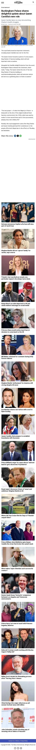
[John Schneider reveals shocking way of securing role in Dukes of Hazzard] (18, 718)
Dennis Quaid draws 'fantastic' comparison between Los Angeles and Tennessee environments (16, 597)
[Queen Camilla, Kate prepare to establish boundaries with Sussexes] (18, 424)
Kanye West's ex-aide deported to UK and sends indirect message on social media (15, 304)
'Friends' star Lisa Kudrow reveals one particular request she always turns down (15, 278)
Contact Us (11, 740)
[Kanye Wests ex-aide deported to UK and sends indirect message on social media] (18, 292)
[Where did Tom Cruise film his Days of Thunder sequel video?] (18, 504)
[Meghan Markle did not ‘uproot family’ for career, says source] (18, 239)
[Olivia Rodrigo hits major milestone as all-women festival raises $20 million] (18, 691)
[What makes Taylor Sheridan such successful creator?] (18, 557)
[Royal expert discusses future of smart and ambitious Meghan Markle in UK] (18, 477)
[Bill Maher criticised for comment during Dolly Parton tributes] (18, 345)
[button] (15, 136)
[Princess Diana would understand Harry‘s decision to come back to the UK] (18, 318)
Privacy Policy (23, 740)
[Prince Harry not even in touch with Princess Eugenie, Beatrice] (18, 612)
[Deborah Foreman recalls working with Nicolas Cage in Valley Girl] (18, 638)
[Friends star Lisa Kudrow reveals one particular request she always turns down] (18, 265)
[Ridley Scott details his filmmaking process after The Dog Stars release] (18, 665)
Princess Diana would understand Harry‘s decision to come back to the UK (15, 331)
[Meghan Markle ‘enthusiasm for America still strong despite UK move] (18, 371)
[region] (18, 153)
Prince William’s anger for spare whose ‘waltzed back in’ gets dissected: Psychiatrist (17, 463)
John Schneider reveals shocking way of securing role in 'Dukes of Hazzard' (15, 730)
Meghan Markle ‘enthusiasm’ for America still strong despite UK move (17, 384)
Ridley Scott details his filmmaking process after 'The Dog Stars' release (16, 677)
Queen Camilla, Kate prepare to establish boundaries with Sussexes (15, 437)
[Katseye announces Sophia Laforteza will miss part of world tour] (18, 212)
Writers (17, 740)
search (34, 3)
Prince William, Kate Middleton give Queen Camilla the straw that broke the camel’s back (17, 543)
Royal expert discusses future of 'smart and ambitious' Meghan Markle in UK (16, 490)
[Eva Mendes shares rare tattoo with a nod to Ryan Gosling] (18, 398)
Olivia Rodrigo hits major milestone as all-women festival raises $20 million (15, 704)
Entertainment (5, 7)
